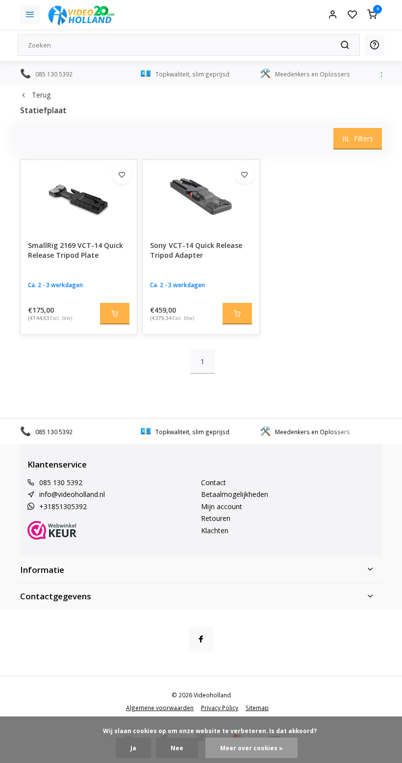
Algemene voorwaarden (160, 708)
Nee (177, 748)
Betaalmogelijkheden (234, 494)
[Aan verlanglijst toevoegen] (122, 174)
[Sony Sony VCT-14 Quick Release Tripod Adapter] (201, 196)
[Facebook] (201, 639)
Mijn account (221, 506)
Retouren (215, 518)
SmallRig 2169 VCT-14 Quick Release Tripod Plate (75, 250)
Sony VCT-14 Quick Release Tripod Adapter (196, 250)
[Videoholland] (81, 14)
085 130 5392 (60, 482)
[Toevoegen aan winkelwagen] (114, 313)
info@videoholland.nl (72, 494)
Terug (41, 94)
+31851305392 (63, 506)
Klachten (214, 530)
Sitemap (257, 708)
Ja (133, 748)
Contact (213, 482)
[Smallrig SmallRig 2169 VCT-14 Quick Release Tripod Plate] (79, 196)
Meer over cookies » (251, 748)
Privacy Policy (219, 708)
